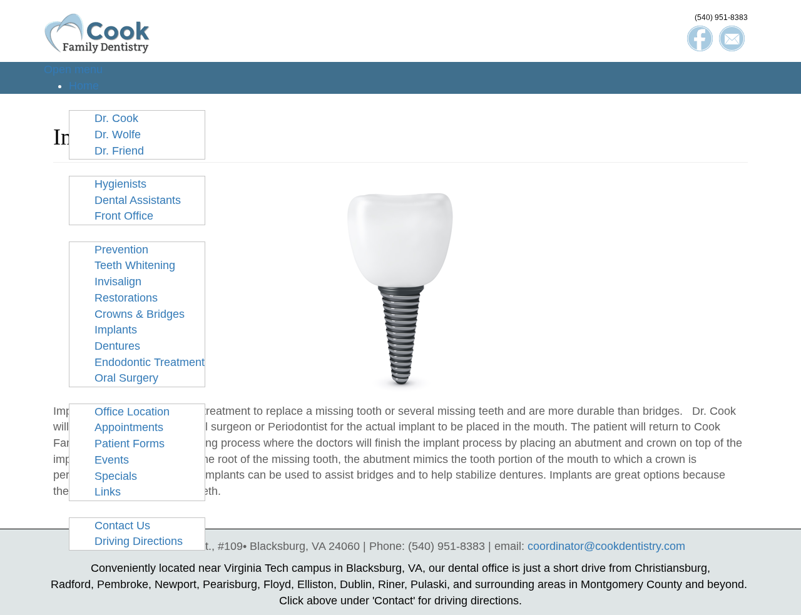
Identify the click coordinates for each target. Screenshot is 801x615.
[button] (99, 101)
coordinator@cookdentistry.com (606, 546)
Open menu (73, 69)
